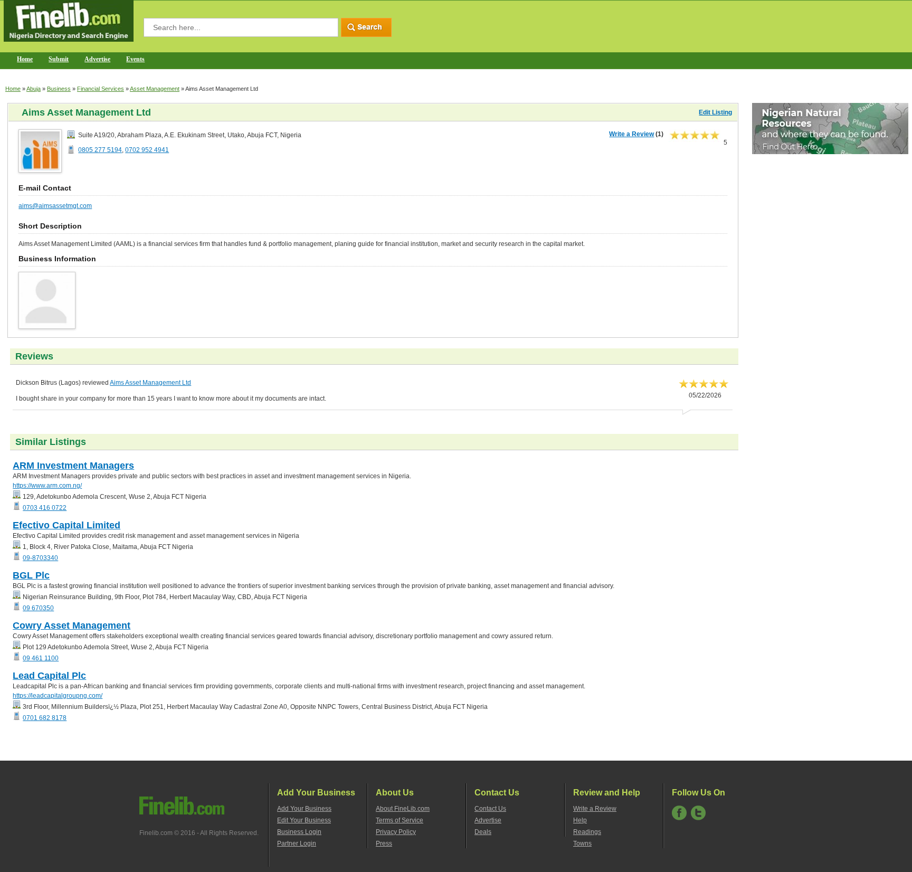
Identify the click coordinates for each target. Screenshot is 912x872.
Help (580, 820)
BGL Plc (31, 575)
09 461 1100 (41, 658)
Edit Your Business (304, 820)
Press (384, 843)
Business (59, 89)
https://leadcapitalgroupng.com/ (57, 695)
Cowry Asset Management (71, 625)
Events (135, 59)
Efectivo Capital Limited (66, 525)
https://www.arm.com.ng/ (47, 485)
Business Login (299, 832)
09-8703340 (40, 558)
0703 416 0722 (44, 507)
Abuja (33, 89)
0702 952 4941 (147, 150)
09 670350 (38, 608)
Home (25, 59)
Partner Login (296, 843)
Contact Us (490, 808)
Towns (582, 843)
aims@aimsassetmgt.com (55, 206)
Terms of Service (399, 820)
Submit (59, 59)
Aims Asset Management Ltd (150, 382)
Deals (482, 832)
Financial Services (100, 89)
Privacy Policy (396, 832)
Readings (587, 832)
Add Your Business (304, 808)
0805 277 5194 (100, 150)
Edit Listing (715, 112)
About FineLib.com (403, 808)
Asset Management (154, 89)
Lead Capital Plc (49, 675)
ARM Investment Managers (73, 465)
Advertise (97, 59)
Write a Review (631, 134)
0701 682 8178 (44, 718)
